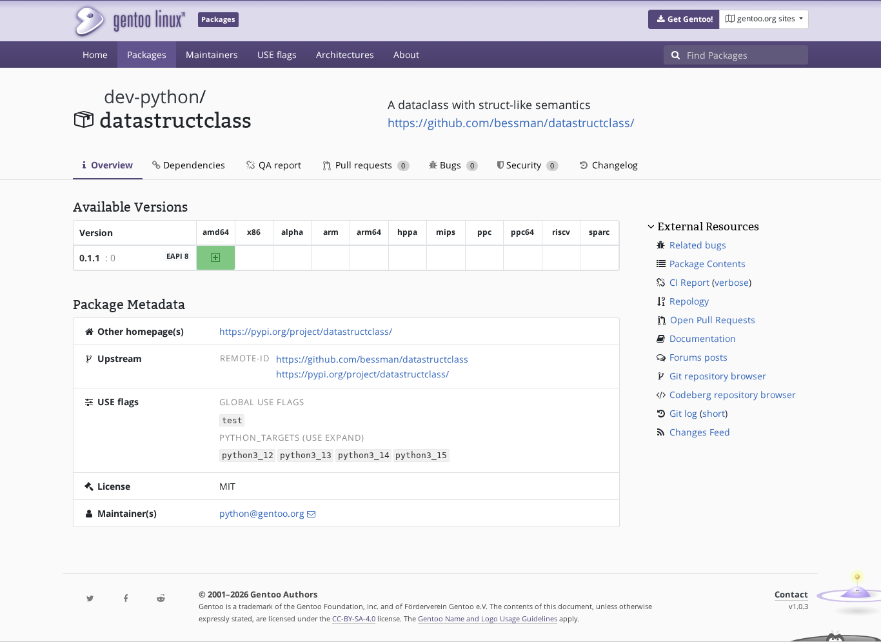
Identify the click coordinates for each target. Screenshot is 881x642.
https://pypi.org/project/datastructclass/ (305, 331)
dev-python (151, 96)
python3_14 (364, 456)
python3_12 (247, 456)
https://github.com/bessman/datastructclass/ (511, 122)
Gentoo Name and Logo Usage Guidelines (487, 618)
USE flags (277, 54)
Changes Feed (699, 432)
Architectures (345, 54)
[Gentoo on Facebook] (125, 599)
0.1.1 (89, 258)
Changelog (613, 165)
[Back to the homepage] (129, 21)
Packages (146, 54)
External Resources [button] (708, 226)
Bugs (455, 165)
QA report (278, 165)
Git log (683, 413)
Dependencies (193, 165)
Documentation (702, 338)
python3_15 (421, 456)
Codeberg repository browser (732, 394)
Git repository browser (717, 376)
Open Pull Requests (712, 320)
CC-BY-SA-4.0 (353, 618)
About (406, 54)
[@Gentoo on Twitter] (90, 599)
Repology (689, 301)
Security (529, 165)
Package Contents (707, 263)
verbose (732, 282)
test (232, 420)
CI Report (689, 282)
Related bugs (697, 245)
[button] (684, 19)
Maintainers (212, 54)
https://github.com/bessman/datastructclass (372, 359)
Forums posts (698, 357)
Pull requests (369, 165)
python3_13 (306, 456)
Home (95, 54)
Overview (110, 165)
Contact (791, 594)
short (713, 413)
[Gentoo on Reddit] (160, 599)
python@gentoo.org (261, 513)
